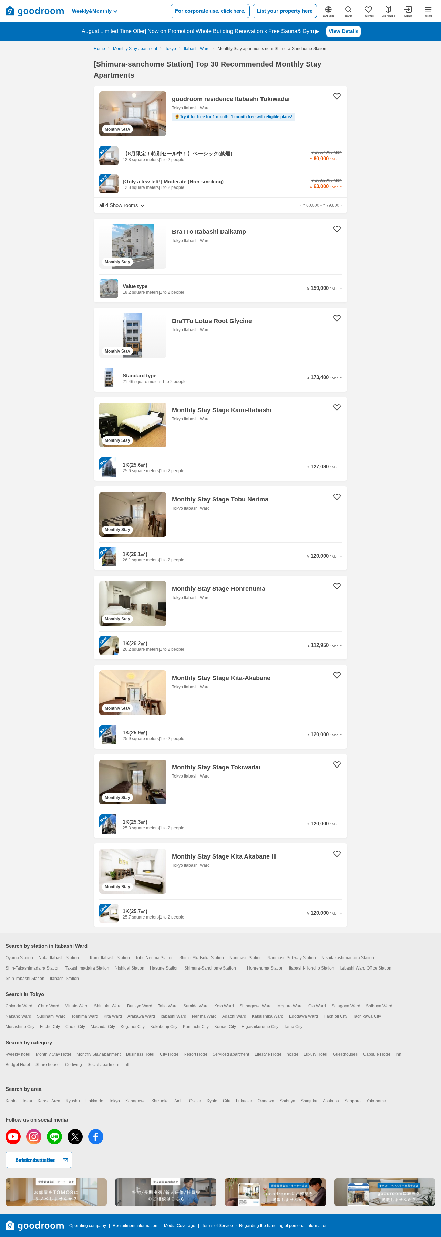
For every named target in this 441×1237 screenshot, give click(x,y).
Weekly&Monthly (92, 11)
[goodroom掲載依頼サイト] (275, 1192)
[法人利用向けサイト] (165, 1192)
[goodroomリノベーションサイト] (56, 1192)
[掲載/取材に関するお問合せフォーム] (384, 1192)
